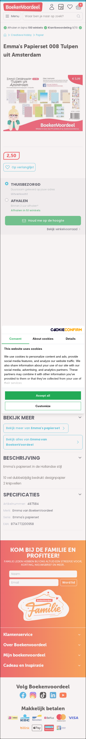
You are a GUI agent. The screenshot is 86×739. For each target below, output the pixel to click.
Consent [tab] (15, 338)
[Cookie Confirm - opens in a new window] (66, 329)
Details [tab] (71, 338)
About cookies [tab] (43, 338)
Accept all (43, 395)
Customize (43, 406)
